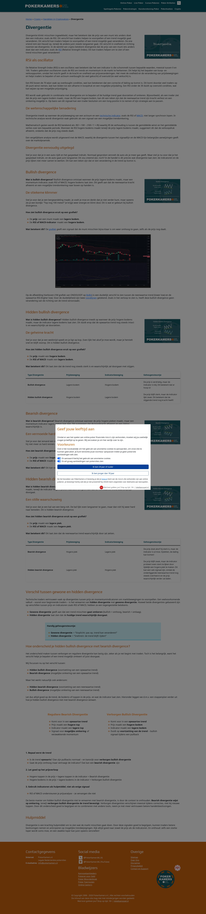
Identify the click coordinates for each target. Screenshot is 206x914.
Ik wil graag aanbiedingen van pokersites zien (82, 461)
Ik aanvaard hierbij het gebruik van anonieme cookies (86, 458)
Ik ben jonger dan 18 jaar (103, 473)
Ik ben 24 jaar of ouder (103, 467)
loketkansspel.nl (142, 487)
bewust (104, 479)
